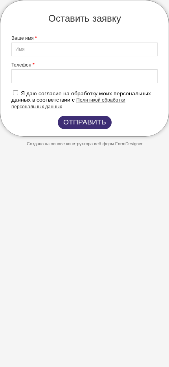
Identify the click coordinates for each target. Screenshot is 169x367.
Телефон (23, 65)
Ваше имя (24, 38)
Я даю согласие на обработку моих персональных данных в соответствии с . (81, 99)
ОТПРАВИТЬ (84, 122)
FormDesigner (129, 143)
